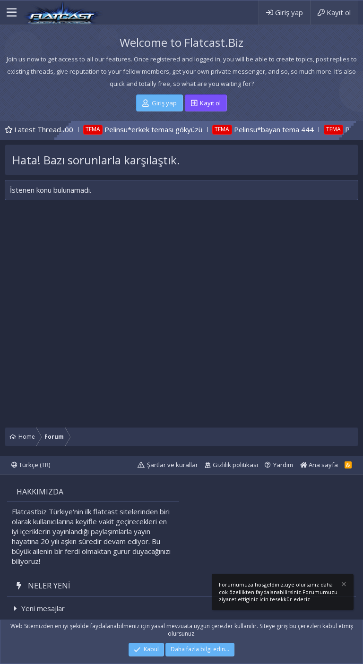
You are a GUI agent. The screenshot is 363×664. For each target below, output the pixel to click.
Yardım (283, 464)
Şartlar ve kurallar (172, 464)
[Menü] (11, 13)
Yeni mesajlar (43, 608)
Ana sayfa (322, 464)
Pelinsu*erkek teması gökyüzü (138, 129)
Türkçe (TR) (33, 464)
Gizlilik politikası (235, 464)
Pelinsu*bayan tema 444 (259, 129)
